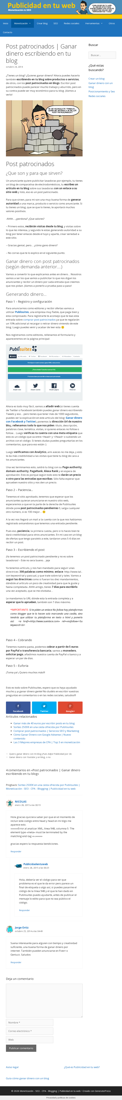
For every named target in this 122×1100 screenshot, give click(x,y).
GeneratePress (103, 1090)
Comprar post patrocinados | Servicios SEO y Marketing (46, 731)
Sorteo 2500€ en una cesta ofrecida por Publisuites (43, 727)
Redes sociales (71, 23)
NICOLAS (20, 801)
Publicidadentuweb (35, 864)
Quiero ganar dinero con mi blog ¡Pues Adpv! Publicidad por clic (40, 753)
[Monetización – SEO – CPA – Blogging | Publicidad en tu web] (61, 9)
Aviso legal (12, 1067)
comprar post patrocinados (39, 319)
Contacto (7, 32)
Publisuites (22, 312)
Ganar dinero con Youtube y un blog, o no (30, 757)
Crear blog (42, 23)
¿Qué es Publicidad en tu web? (82, 1067)
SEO (56, 23)
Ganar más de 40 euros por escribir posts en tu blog (44, 723)
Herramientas (92, 23)
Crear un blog (97, 78)
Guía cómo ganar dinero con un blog (27, 1078)
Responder (16, 851)
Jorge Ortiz (22, 927)
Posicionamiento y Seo (102, 91)
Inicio (5, 23)
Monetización (21, 23)
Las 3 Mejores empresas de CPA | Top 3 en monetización (47, 742)
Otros (112, 23)
